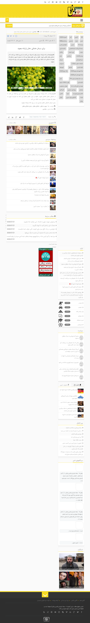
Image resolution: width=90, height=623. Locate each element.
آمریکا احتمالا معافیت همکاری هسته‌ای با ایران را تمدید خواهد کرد (69, 350)
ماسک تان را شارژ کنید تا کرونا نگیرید (44, 225)
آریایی (76, 37)
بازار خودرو (74, 307)
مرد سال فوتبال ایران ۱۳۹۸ (76, 79)
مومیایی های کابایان (76, 434)
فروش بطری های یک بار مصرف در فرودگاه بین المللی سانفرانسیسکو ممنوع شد (72, 453)
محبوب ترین (64, 385)
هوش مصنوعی (63, 86)
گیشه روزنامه (55, 601)
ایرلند (76, 41)
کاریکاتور (62, 90)
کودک (81, 97)
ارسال (51, 36)
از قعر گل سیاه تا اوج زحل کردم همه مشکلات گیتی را (35, 160)
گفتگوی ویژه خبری (71, 97)
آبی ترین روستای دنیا (76, 437)
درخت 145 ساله (77, 440)
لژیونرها (62, 67)
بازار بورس (74, 303)
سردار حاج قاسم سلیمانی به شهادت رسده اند (70, 357)
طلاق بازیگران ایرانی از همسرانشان (74, 587)
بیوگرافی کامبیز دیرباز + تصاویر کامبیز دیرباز (71, 568)
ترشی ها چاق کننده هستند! (41, 195)
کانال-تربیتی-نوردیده (78, 94)
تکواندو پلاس (63, 45)
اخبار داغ (77, 385)
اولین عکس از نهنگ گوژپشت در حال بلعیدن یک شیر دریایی (73, 447)
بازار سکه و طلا (74, 312)
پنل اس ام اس (65, 601)
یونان (81, 101)
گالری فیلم (82, 601)
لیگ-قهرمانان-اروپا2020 (77, 71)
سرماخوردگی (80, 60)
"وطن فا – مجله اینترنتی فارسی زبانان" (61, 607)
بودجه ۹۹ (80, 45)
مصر (61, 79)
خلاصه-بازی (63, 49)
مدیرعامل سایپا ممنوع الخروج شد (70, 376)
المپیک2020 (63, 37)
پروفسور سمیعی (72, 90)
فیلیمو (70, 67)
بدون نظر (18, 40)
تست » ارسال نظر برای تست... (75, 531)
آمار (70, 37)
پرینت (46, 36)
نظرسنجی (80, 82)
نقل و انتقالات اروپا (64, 82)
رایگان (61, 52)
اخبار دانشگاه (74, 320)
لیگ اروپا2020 (64, 71)
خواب (81, 52)
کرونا (68, 94)
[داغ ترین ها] (7, 20)
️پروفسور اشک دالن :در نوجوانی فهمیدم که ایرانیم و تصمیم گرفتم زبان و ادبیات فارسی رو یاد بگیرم (72, 295)
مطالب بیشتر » (12, 123)
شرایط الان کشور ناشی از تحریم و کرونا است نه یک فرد (34, 183)
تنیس (72, 45)
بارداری (71, 41)
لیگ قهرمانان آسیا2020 (77, 75)
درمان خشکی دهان (27, 106)
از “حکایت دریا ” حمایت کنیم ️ (41, 206)
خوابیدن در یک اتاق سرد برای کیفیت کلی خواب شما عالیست (36, 229)
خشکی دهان (36, 106)
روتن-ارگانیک (79, 56)
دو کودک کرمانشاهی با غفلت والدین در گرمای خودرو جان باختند (32, 143)
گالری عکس (74, 601)
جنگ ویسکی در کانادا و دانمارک (74, 428)
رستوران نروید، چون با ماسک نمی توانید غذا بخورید (39, 222)
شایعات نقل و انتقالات (77, 64)
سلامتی (34, 32)
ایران (81, 41)
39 (82, 37)
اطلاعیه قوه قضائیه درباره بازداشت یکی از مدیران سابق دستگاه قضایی (69, 370)
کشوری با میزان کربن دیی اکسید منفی (72, 443)
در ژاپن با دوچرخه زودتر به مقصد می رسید (71, 431)
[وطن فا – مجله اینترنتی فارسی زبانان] (67, 17)
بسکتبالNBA (63, 41)
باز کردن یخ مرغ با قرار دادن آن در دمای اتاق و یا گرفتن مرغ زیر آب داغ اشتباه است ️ (71, 274)
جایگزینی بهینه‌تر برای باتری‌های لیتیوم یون (60, 26)
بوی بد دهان (43, 106)
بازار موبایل (74, 316)
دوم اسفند (71, 52)
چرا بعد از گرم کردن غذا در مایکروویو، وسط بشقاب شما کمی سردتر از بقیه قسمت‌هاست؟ (28, 236)
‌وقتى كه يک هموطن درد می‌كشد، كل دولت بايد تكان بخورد (33, 172)
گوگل (61, 97)
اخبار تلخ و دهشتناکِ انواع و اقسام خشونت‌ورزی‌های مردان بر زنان (31, 149)
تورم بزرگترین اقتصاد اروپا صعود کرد (68, 390)
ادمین (40, 40)
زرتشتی (69, 56)
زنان (61, 56)
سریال (61, 60)
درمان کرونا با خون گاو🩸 (42, 178)
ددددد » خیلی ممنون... (77, 543)
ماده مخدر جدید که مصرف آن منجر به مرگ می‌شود (40, 233)
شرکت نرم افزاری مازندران (43, 601)
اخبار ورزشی (74, 325)
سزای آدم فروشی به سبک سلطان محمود (38, 155)
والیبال (81, 90)
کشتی (61, 94)
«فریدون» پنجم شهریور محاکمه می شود (69, 363)
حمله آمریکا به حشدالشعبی (76, 49)
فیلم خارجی (80, 67)
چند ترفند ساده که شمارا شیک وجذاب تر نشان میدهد (35, 201)
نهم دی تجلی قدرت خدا (77, 86)
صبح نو (62, 64)
